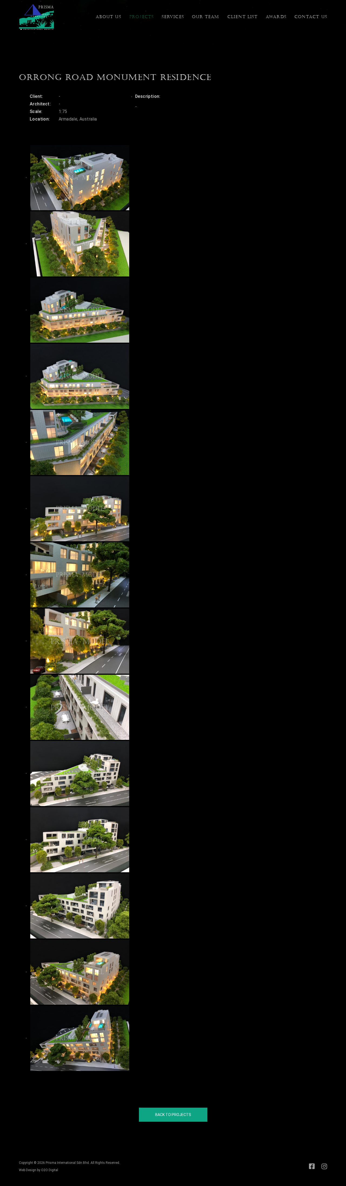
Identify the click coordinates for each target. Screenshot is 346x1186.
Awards (276, 16)
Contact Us (310, 16)
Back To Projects (173, 1114)
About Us (108, 16)
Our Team (205, 16)
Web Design (27, 1170)
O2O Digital (49, 1170)
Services (173, 16)
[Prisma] (36, 16)
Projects (141, 16)
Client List (242, 16)
